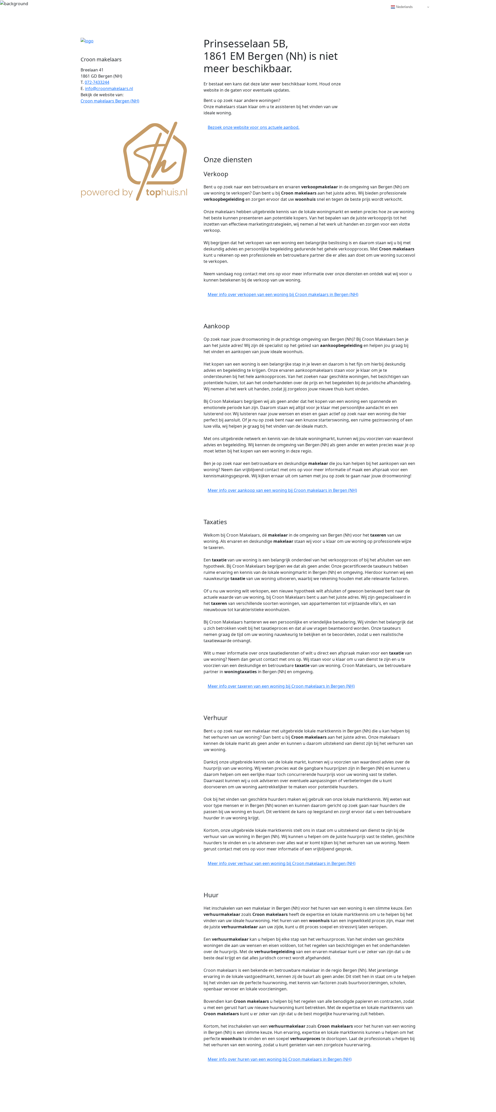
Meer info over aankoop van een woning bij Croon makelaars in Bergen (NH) (282, 490)
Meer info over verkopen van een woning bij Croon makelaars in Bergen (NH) (283, 294)
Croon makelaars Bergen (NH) (110, 101)
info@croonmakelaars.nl (109, 88)
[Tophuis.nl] (134, 160)
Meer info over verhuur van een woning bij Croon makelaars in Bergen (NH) (281, 863)
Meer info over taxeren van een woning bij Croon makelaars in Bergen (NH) (281, 686)
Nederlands (404, 7)
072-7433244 (97, 82)
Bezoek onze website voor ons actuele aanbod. (253, 127)
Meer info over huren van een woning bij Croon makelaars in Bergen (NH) (280, 1059)
